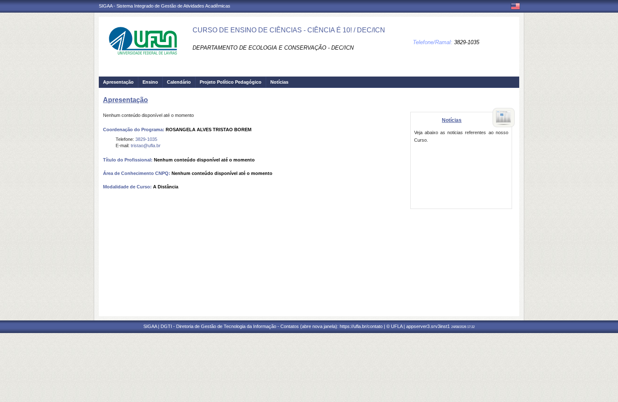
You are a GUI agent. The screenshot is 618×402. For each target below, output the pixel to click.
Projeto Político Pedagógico (230, 82)
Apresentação (118, 82)
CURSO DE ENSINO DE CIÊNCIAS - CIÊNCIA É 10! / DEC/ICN (289, 30)
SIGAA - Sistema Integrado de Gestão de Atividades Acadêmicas (164, 5)
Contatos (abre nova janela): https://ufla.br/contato (331, 326)
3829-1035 (466, 42)
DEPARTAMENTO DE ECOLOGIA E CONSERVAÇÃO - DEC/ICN (273, 48)
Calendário (179, 82)
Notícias (279, 82)
